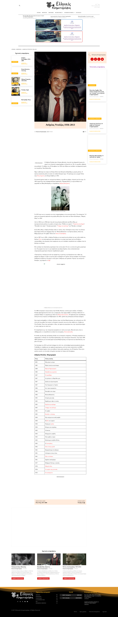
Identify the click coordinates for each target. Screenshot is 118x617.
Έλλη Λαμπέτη (40, 175)
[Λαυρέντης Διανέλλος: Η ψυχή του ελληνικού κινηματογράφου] (48, 17)
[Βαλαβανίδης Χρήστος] (49, 559)
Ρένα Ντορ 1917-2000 (41, 502)
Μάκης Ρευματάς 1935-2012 (26, 80)
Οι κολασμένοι (49, 472)
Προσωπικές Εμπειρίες (94, 118)
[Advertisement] (60, 150)
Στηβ (49, 260)
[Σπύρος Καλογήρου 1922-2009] (15, 60)
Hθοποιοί (18, 49)
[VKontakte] (25, 601)
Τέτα (40, 239)
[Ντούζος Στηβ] (15, 91)
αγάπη (52, 424)
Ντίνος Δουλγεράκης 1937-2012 (72, 567)
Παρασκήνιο (92, 85)
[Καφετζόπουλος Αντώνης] (15, 71)
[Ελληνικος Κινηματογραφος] (90, 54)
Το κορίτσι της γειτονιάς (51, 469)
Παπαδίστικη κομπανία (51, 372)
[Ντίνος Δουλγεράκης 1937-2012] (74, 559)
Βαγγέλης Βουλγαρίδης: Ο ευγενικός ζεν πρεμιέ (85, 16)
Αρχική (13, 49)
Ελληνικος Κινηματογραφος (41, 131)
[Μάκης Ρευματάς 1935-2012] (15, 81)
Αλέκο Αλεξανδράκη (61, 233)
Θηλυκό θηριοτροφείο (50, 368)
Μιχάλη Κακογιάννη (64, 183)
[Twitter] (58, 136)
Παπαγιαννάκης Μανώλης (18, 567)
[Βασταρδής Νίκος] (15, 101)
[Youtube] (102, 59)
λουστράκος (49, 443)
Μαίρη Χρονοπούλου (63, 314)
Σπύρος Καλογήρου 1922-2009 (26, 59)
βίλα (47, 420)
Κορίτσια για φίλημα (79, 224)
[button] (19, 5)
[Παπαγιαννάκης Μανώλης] (23, 559)
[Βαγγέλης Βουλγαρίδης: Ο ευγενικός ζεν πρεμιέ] (75, 17)
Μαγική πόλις (48, 466)
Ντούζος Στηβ (25, 90)
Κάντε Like (79, 595)
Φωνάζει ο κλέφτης (50, 414)
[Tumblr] (67, 136)
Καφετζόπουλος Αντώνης (25, 70)
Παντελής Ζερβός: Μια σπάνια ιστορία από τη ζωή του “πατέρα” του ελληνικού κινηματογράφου (97, 92)
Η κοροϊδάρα (48, 375)
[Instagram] (95, 59)
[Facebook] (53, 136)
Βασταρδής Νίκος (26, 99)
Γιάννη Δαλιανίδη (68, 332)
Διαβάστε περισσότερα (24, 63)
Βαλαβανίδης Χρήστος (43, 567)
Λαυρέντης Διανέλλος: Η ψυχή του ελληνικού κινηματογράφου (61, 16)
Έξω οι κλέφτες (49, 456)
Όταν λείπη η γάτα (49, 446)
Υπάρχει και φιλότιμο (62, 226)
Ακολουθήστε (78, 597)
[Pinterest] (63, 136)
